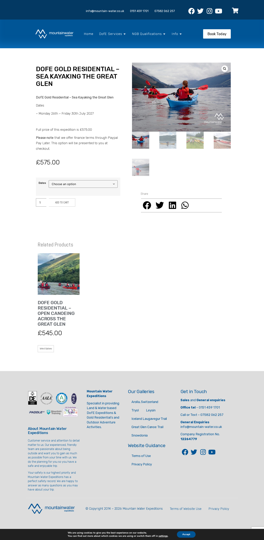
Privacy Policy (141, 464)
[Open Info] (180, 34)
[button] (224, 68)
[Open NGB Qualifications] (164, 34)
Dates (42, 183)
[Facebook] (191, 10)
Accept (186, 534)
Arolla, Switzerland (144, 402)
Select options (46, 348)
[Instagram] (209, 10)
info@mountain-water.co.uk (201, 427)
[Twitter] (200, 10)
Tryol (135, 410)
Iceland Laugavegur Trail (149, 419)
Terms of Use (141, 456)
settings (163, 536)
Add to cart (62, 202)
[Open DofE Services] (124, 34)
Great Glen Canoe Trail (147, 427)
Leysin (151, 410)
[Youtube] (218, 10)
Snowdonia (139, 435)
